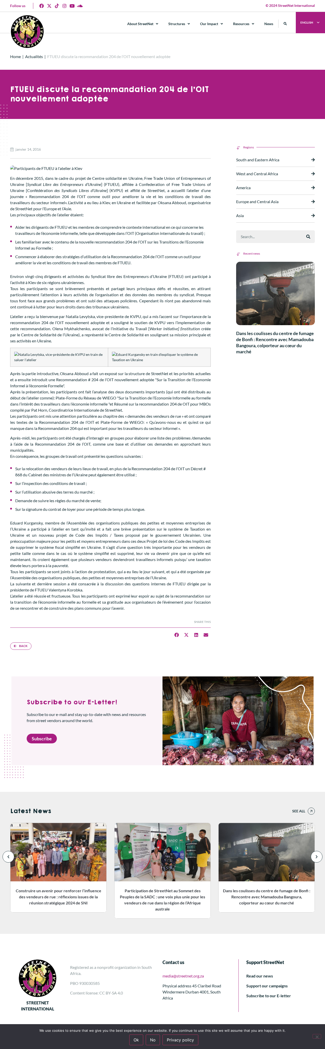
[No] (317, 1036)
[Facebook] (41, 6)
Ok (136, 1039)
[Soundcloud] (79, 6)
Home (15, 56)
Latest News (30, 811)
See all (298, 811)
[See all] (311, 811)
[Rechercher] (308, 237)
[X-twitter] (49, 6)
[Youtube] (72, 6)
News (268, 24)
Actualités (34, 56)
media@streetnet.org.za (183, 975)
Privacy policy (180, 1039)
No (153, 1039)
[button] (285, 24)
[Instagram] (64, 6)
